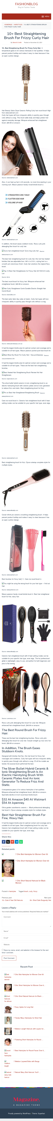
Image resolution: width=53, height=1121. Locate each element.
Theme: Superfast (38, 1113)
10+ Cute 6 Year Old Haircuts (12, 898)
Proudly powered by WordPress (19, 1113)
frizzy (35, 891)
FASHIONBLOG (26, 4)
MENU (47, 16)
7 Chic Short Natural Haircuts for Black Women (30, 881)
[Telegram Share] (16, 842)
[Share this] (4, 842)
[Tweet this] (8, 842)
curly (30, 891)
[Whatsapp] (21, 842)
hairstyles (12, 891)
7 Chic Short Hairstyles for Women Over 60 (32, 860)
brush (26, 891)
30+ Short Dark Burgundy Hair (40, 898)
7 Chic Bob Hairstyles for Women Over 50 (31, 854)
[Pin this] (12, 842)
